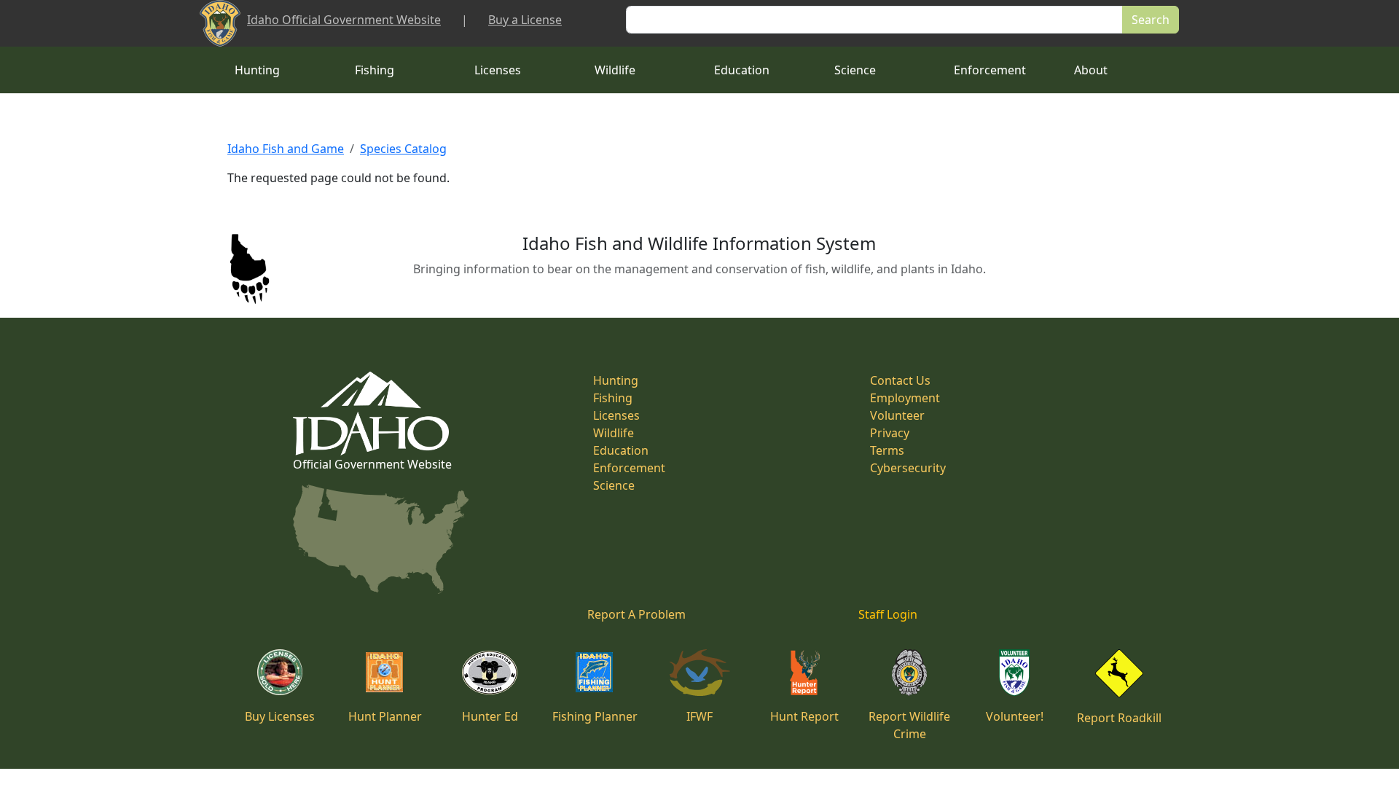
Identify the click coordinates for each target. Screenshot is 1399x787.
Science (855, 70)
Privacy (889, 433)
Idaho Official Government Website (344, 20)
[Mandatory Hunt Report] (804, 671)
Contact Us (900, 380)
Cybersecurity (908, 468)
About (1091, 70)
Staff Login (887, 614)
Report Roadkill (1119, 718)
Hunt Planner (385, 716)
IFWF (699, 716)
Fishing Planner (595, 716)
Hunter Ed (490, 716)
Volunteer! (1014, 716)
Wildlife (615, 70)
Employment (905, 398)
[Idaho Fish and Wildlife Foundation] (700, 671)
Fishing (374, 70)
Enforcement (990, 70)
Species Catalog (403, 149)
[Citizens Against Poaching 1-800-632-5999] (909, 671)
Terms (887, 450)
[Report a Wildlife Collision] (1119, 672)
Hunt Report (804, 716)
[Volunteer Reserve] (1014, 671)
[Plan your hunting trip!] (384, 671)
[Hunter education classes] (489, 671)
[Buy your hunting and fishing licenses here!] (279, 671)
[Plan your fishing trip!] (594, 671)
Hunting (257, 70)
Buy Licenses (280, 716)
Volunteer (897, 415)
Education (741, 70)
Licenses (497, 70)
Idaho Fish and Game (285, 149)
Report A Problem (636, 614)
